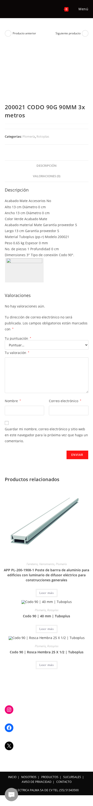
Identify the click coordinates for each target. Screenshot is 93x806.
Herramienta (46, 564)
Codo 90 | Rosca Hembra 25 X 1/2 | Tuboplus (46, 652)
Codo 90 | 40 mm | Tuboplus (46, 616)
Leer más (46, 593)
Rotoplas (42, 136)
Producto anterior (24, 33)
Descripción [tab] (46, 166)
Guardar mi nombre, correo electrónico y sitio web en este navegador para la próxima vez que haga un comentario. (46, 435)
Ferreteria (32, 564)
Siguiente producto (68, 33)
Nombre (13, 401)
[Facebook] (9, 727)
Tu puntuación (18, 338)
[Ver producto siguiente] (85, 33)
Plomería (28, 136)
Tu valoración (17, 352)
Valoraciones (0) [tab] (46, 176)
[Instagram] (9, 709)
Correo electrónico (65, 401)
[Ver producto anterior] (8, 33)
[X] (9, 746)
